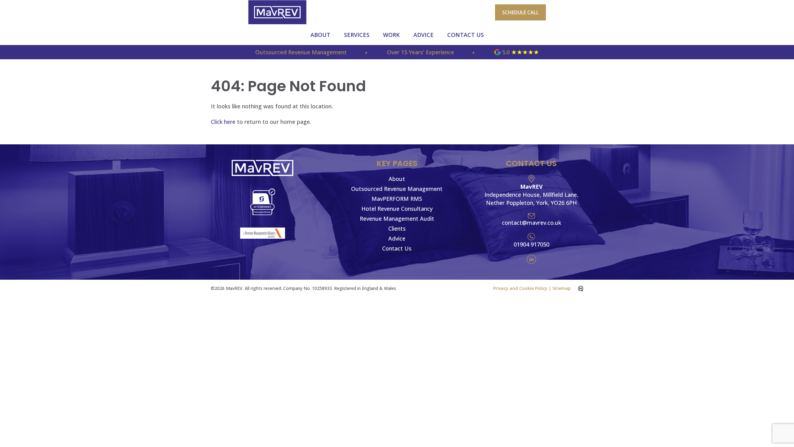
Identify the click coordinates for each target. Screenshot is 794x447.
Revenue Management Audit (397, 218)
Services (356, 34)
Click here (223, 121)
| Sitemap (560, 288)
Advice (423, 34)
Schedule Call (520, 12)
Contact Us (465, 34)
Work (391, 34)
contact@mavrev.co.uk (531, 222)
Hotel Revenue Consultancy (397, 208)
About (320, 34)
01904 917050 (531, 244)
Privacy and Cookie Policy (520, 288)
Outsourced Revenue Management (397, 188)
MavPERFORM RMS (397, 198)
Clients (397, 228)
